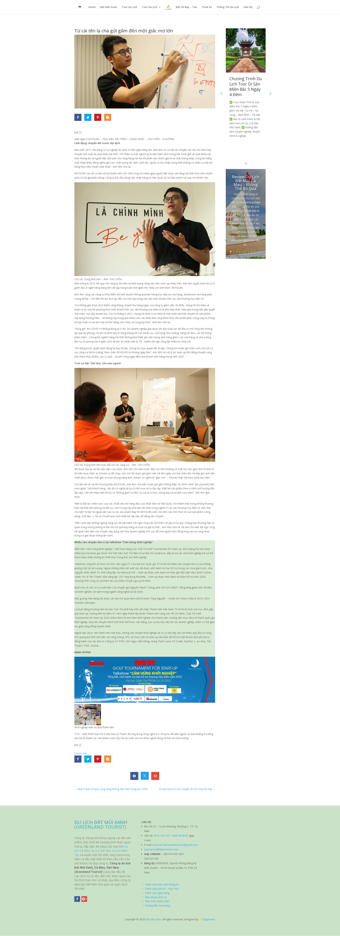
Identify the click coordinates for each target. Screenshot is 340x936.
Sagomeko (209, 919)
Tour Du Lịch (129, 7)
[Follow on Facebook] (77, 899)
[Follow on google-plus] (84, 899)
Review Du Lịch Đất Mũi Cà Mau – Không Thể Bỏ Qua (245, 182)
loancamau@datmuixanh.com (161, 849)
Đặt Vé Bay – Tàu (186, 7)
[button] (270, 93)
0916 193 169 (161, 835)
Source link (80, 753)
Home (92, 7)
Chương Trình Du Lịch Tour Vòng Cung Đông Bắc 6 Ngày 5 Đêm (245, 86)
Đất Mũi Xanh (108, 7)
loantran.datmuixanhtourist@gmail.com (175, 844)
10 (257, 251)
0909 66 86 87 (180, 835)
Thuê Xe (207, 7)
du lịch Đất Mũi (101, 850)
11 (260, 251)
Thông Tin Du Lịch (227, 7)
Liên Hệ (247, 7)
